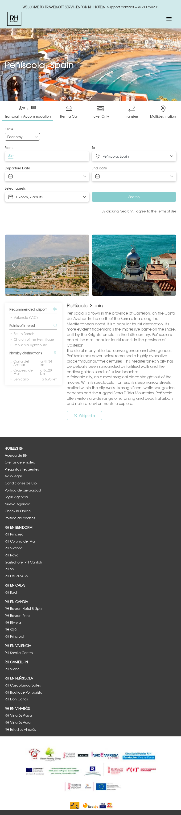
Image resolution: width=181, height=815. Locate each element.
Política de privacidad (23, 490)
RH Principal (14, 636)
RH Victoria (14, 548)
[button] (14, 265)
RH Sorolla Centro (19, 653)
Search (134, 196)
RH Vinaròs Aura (18, 722)
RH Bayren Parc (17, 615)
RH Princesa (14, 534)
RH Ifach (11, 592)
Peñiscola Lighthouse (30, 345)
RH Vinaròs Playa (18, 715)
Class (9, 129)
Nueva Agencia (17, 504)
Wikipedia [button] (87, 415)
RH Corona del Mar (20, 541)
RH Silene (12, 669)
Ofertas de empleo (20, 462)
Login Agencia (16, 497)
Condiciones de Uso (21, 483)
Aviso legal (13, 476)
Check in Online (18, 511)
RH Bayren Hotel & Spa (23, 608)
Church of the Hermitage (34, 339)
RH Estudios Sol (16, 576)
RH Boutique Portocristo (23, 692)
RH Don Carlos (16, 699)
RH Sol (10, 569)
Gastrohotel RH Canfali (23, 562)
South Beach (24, 333)
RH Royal (12, 555)
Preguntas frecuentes (22, 469)
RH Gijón (12, 629)
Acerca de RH (16, 455)
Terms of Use (166, 211)
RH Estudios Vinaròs (20, 729)
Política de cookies (20, 518)
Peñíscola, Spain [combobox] (116, 156)
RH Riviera (13, 622)
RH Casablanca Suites (23, 685)
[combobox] (47, 156)
